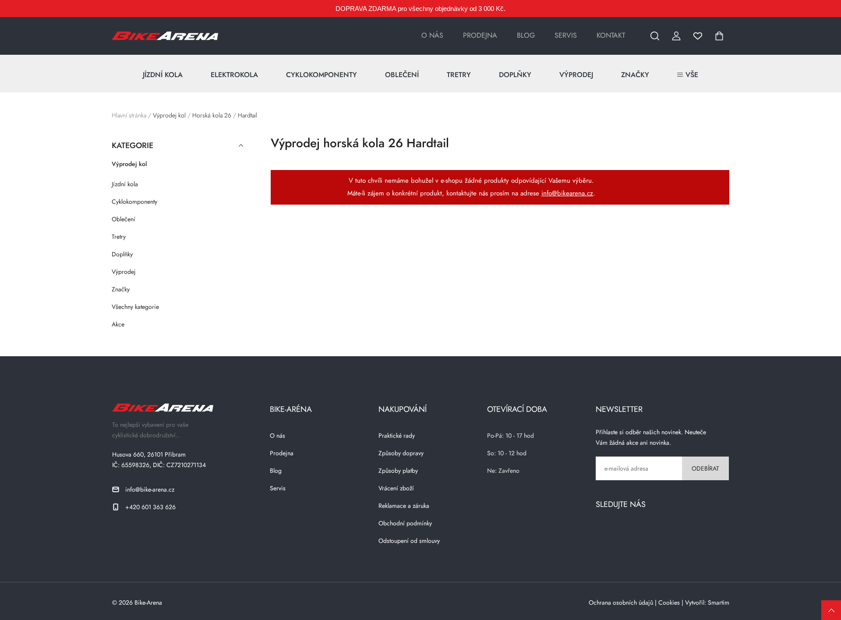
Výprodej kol (169, 115)
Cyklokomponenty (321, 75)
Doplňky (515, 75)
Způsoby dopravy (401, 453)
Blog (526, 35)
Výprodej (576, 75)
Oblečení (402, 75)
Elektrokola (234, 75)
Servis (566, 35)
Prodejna (480, 35)
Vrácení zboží (396, 488)
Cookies (669, 602)
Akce (118, 324)
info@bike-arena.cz (149, 489)
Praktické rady (396, 435)
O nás (432, 35)
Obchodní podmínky (405, 523)
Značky (635, 75)
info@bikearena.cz (567, 193)
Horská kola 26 (211, 115)
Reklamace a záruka (403, 505)
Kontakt (611, 35)
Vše (692, 75)
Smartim (718, 602)
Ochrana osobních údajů (621, 602)
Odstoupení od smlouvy (409, 540)
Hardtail (247, 115)
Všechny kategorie (135, 306)
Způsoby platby (398, 470)
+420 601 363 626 (150, 507)
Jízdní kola (163, 75)
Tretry (459, 75)
